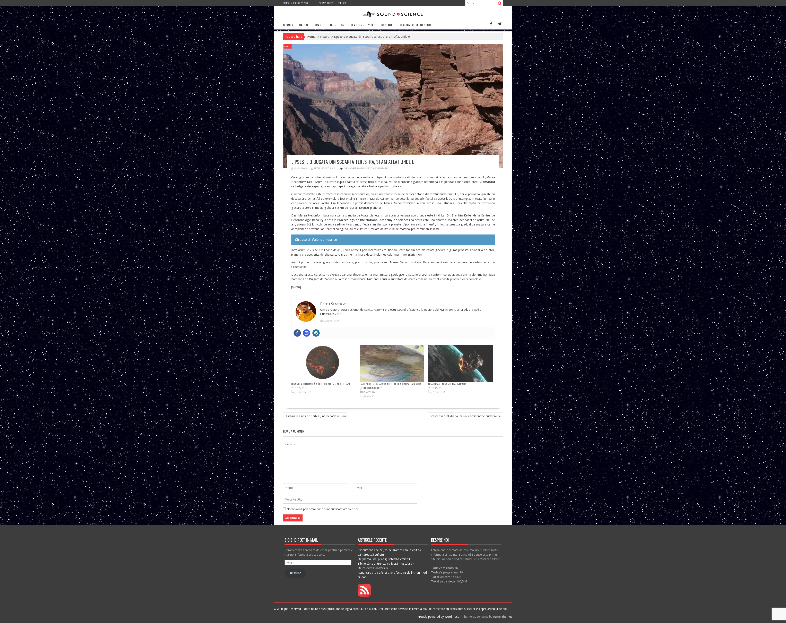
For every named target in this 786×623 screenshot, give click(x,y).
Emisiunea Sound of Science (416, 25)
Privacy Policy (325, 3)
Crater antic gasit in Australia (447, 384)
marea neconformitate (372, 168)
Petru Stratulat (324, 168)
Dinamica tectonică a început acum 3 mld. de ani (320, 384)
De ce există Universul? (373, 568)
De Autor (356, 25)
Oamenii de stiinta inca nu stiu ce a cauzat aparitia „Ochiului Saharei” (390, 386)
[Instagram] (306, 333)
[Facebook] (297, 333)
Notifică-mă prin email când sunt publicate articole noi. (323, 509)
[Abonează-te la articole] (364, 596)
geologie (350, 168)
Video (371, 25)
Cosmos (288, 25)
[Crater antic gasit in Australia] (460, 363)
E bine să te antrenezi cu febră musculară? (386, 563)
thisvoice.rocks (330, 321)
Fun (342, 25)
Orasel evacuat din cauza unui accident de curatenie (463, 416)
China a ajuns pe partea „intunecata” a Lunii (317, 416)
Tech (330, 25)
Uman (317, 25)
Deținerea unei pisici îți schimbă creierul (384, 559)
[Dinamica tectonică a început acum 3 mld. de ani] (323, 363)
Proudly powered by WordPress (438, 616)
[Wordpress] (316, 333)
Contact (342, 3)
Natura (303, 25)
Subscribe (295, 573)
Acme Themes (502, 616)
